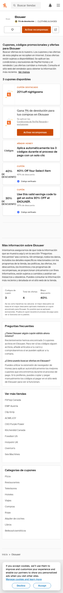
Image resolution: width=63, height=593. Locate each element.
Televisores (11, 488)
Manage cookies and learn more (24, 579)
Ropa (8, 512)
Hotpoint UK (11, 442)
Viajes (8, 500)
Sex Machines (12, 454)
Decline (21, 585)
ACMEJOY (10, 418)
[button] (58, 5)
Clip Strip (9, 412)
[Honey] (5, 5)
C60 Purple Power (14, 424)
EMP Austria (11, 406)
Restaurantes (12, 482)
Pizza (8, 476)
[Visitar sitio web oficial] (55, 29)
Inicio (5, 554)
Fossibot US (11, 436)
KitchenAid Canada (15, 430)
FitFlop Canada (13, 399)
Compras (10, 506)
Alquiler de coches (14, 518)
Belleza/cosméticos (15, 530)
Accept (42, 585)
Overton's (10, 448)
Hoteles (9, 494)
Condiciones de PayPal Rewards (32, 121)
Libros (8, 524)
